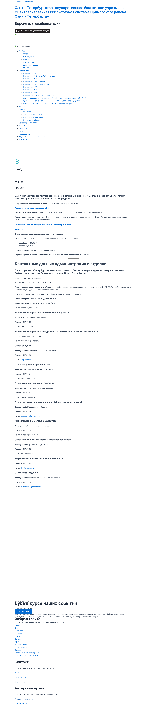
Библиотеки (24, 70)
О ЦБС (22, 51)
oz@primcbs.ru (27, 359)
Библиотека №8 (30, 90)
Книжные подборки (31, 120)
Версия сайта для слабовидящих (34, 31)
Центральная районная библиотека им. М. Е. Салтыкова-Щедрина (51, 101)
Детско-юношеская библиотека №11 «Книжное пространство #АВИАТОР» (55, 98)
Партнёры (27, 59)
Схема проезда (21, 682)
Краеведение (24, 134)
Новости (22, 131)
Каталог (22, 109)
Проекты (23, 128)
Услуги (22, 125)
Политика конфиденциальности (28, 699)
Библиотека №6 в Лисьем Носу (36, 84)
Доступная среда (30, 65)
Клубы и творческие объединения (33, 136)
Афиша (22, 106)
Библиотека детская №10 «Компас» (38, 95)
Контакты (23, 139)
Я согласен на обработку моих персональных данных (42, 622)
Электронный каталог (32, 114)
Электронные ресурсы (33, 117)
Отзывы (26, 68)
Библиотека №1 (30, 73)
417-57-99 (19, 673)
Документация (29, 62)
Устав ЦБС (19, 229)
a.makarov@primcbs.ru (30, 416)
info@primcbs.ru (21, 677)
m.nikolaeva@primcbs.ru (31, 487)
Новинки (27, 112)
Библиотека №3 (30, 79)
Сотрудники (28, 57)
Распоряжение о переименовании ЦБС (32, 208)
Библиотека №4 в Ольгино (34, 81)
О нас (25, 54)
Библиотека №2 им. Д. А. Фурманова (39, 76)
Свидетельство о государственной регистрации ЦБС (44, 224)
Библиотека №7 (30, 87)
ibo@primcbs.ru (27, 468)
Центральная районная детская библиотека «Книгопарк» (47, 103)
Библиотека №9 (30, 92)
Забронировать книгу (28, 123)
